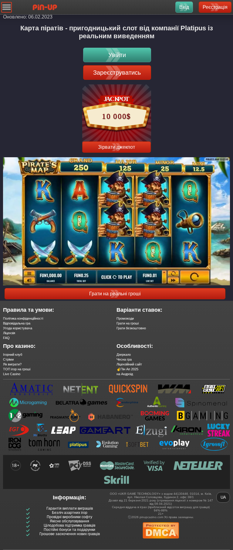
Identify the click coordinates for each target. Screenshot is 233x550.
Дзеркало (123, 354)
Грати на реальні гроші (115, 293)
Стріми (8, 359)
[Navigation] (6, 7)
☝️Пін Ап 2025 (127, 369)
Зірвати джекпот (116, 147)
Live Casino (11, 374)
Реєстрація (215, 7)
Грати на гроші (127, 323)
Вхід (184, 7)
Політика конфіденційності (23, 318)
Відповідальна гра (16, 323)
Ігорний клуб (12, 354)
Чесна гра (124, 359)
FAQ (6, 338)
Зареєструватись (117, 72)
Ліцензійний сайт (129, 364)
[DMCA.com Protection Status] (161, 540)
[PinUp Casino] (45, 7)
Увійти (117, 55)
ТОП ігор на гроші (16, 369)
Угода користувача (17, 328)
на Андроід (124, 374)
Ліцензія (9, 333)
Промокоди (125, 318)
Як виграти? (12, 364)
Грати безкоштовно (131, 328)
